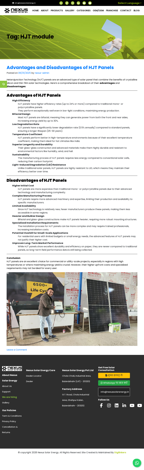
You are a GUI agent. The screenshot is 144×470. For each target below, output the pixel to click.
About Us (7, 386)
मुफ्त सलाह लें (114, 375)
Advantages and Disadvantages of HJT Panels (60, 67)
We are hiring (9, 397)
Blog (137, 10)
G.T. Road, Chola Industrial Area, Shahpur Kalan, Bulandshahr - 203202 (75, 400)
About (45, 10)
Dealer (29, 381)
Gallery (69, 10)
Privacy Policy (9, 421)
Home (35, 10)
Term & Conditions (12, 415)
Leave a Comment (17, 349)
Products (57, 10)
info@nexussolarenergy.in (25, 3)
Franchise (112, 10)
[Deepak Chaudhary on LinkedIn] (124, 406)
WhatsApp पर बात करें (115, 382)
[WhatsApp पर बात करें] (137, 463)
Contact (125, 10)
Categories (84, 10)
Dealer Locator (33, 375)
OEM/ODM (98, 10)
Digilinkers (120, 452)
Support (6, 391)
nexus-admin (42, 73)
